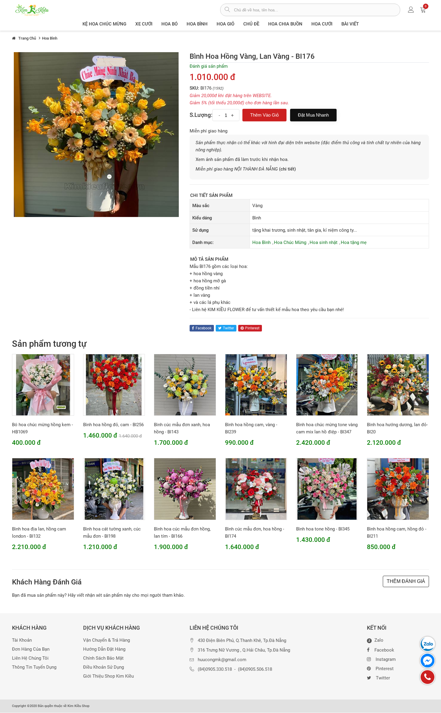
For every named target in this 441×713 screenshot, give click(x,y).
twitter (228, 328)
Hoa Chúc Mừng (290, 242)
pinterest (252, 328)
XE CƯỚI (143, 24)
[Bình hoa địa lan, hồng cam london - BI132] (43, 489)
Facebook (384, 650)
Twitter (383, 678)
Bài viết (350, 24)
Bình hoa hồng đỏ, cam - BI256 (113, 424)
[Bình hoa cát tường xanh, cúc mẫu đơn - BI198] (114, 489)
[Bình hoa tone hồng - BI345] (327, 489)
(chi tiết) (287, 169)
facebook (204, 328)
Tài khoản (22, 640)
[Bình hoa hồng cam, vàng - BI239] (256, 384)
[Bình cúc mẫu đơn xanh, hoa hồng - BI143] (185, 384)
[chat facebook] (427, 660)
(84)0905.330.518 (215, 669)
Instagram (386, 659)
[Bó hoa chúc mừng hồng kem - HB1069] (43, 384)
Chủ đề (251, 24)
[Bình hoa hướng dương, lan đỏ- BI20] (398, 384)
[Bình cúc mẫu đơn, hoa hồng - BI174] (256, 489)
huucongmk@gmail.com (222, 660)
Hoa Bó (169, 24)
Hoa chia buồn (285, 24)
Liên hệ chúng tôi (30, 658)
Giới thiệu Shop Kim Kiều (108, 676)
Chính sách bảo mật (103, 658)
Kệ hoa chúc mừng (104, 24)
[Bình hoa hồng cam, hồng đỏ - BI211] (398, 489)
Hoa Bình (197, 24)
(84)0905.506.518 (255, 669)
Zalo (375, 640)
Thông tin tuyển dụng (34, 667)
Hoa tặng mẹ (354, 242)
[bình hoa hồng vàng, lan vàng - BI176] (96, 134)
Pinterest (385, 668)
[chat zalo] (427, 644)
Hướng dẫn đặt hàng (104, 649)
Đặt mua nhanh (313, 114)
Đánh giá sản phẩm (209, 66)
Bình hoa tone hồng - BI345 (323, 529)
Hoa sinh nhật (324, 242)
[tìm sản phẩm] (227, 10)
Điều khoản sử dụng (103, 667)
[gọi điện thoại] (427, 677)
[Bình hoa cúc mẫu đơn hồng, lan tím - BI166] (185, 489)
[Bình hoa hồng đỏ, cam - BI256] (114, 384)
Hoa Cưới (321, 24)
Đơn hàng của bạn (31, 649)
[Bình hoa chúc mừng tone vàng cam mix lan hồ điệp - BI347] (327, 384)
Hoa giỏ (225, 24)
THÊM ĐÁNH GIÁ (406, 581)
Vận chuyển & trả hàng (106, 640)
